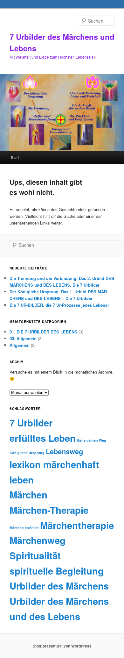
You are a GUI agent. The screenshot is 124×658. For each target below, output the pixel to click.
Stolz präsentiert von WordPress (62, 646)
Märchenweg (37, 540)
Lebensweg (64, 451)
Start (15, 157)
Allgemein (20, 345)
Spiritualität (35, 555)
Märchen (28, 494)
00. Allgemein (23, 338)
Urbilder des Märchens (59, 585)
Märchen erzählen (24, 527)
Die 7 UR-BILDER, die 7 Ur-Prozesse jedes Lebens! (59, 305)
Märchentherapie (77, 525)
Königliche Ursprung (27, 452)
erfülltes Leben (43, 438)
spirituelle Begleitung (57, 570)
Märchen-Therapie (49, 510)
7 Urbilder (31, 422)
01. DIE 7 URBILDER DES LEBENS (43, 332)
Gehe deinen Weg (91, 440)
